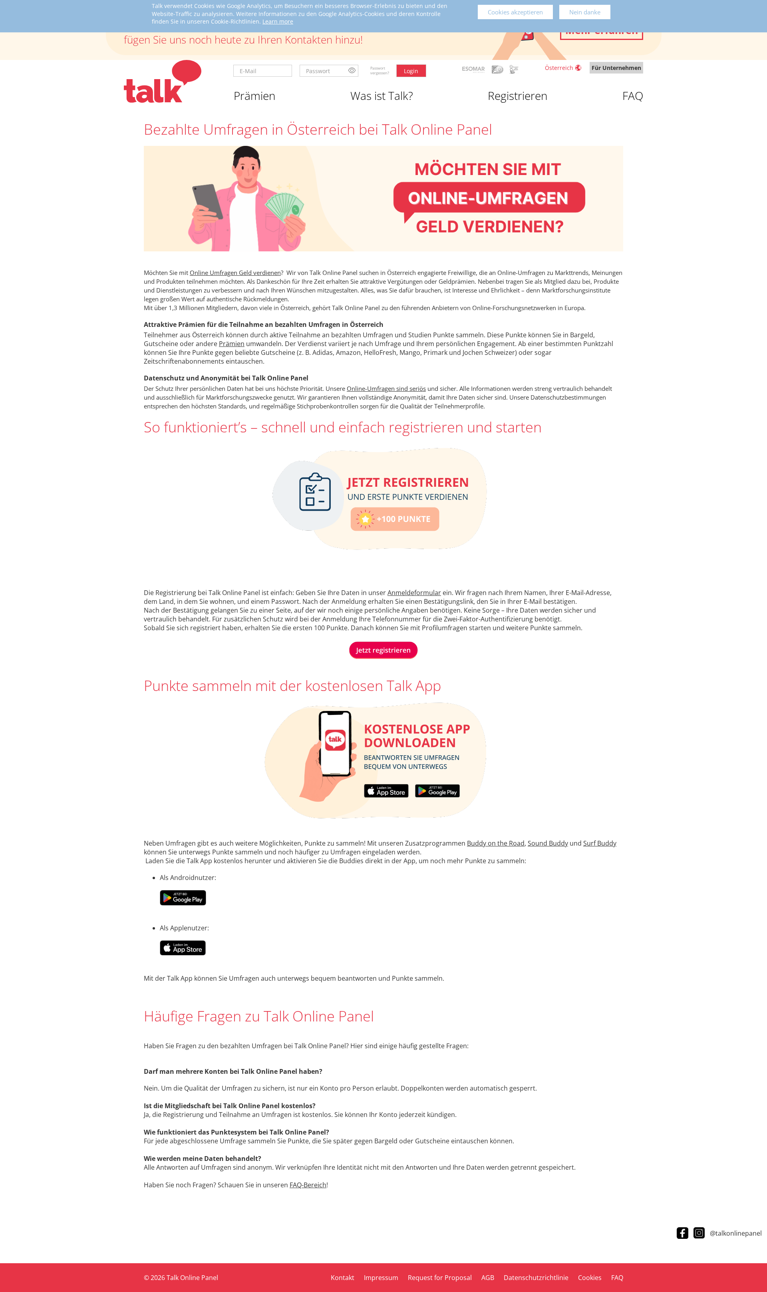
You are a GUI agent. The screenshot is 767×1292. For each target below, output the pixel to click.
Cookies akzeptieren (515, 12)
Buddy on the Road (496, 843)
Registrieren (518, 95)
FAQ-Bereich (308, 1185)
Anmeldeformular (414, 592)
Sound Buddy (548, 843)
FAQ (632, 95)
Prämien (255, 95)
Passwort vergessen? (379, 70)
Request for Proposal (440, 1277)
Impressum (381, 1277)
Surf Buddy (599, 843)
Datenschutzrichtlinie (536, 1277)
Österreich (559, 68)
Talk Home (162, 81)
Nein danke (584, 12)
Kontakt (342, 1277)
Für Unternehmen (616, 68)
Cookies (590, 1277)
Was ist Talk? (381, 95)
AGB (487, 1277)
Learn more (277, 21)
